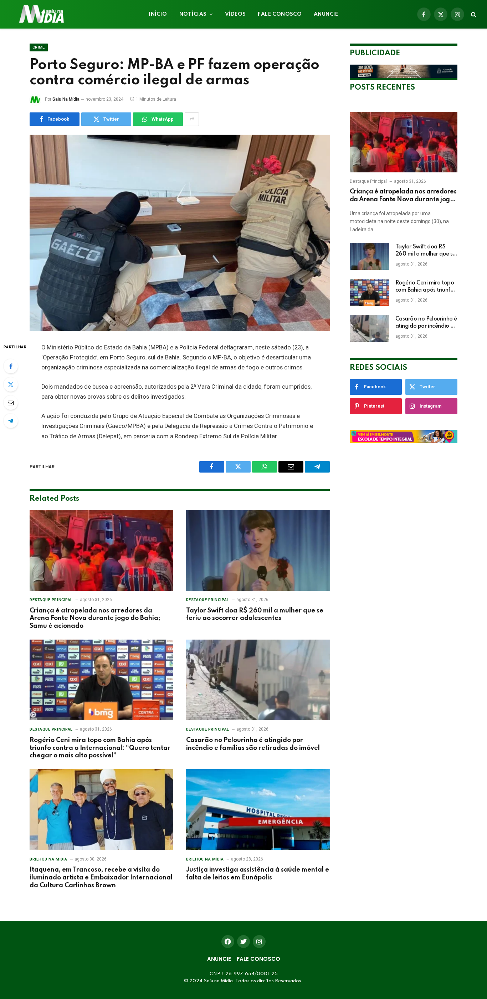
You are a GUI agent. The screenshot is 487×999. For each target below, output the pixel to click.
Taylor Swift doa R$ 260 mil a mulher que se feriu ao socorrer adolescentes (254, 614)
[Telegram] (11, 421)
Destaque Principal (51, 599)
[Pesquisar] (473, 14)
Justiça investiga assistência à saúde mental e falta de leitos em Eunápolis (257, 874)
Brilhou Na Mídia (48, 859)
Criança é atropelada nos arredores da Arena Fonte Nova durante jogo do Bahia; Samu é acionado (95, 618)
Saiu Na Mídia (66, 99)
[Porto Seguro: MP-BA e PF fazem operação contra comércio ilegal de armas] (180, 233)
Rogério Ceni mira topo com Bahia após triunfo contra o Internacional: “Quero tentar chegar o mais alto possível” (100, 748)
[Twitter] (11, 384)
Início (158, 14)
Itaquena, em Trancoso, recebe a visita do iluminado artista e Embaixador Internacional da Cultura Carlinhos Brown (101, 878)
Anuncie (326, 14)
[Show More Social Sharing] (192, 119)
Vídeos (235, 14)
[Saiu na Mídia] (41, 14)
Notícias (193, 14)
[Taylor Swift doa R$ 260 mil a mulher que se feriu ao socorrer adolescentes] (258, 550)
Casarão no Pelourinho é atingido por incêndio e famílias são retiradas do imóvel (253, 744)
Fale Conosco (280, 14)
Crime (38, 47)
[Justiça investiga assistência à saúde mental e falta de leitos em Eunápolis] (258, 809)
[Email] (11, 402)
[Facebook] (11, 366)
